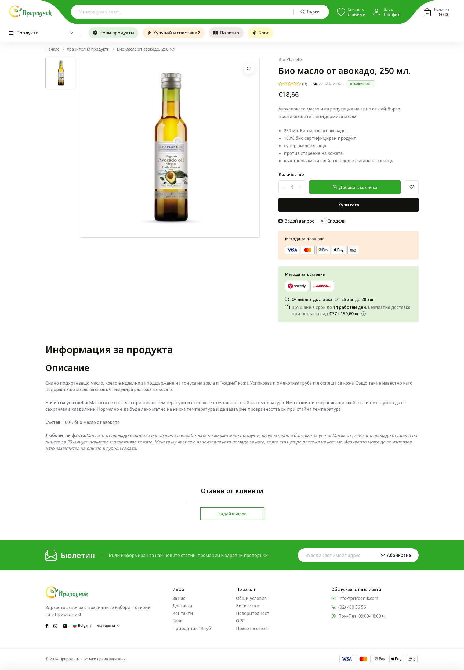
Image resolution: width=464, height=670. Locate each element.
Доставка (182, 606)
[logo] (30, 11)
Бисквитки (247, 606)
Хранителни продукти (88, 49)
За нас (178, 598)
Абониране (399, 555)
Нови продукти (116, 33)
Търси (313, 12)
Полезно (229, 33)
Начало (52, 49)
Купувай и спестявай (176, 33)
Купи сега (348, 205)
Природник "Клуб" (192, 628)
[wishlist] (412, 187)
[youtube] (65, 625)
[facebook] (46, 625)
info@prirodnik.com (358, 598)
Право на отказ (252, 628)
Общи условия (251, 598)
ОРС (240, 621)
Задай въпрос (299, 221)
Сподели (336, 221)
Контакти (182, 613)
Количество (291, 174)
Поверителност (252, 613)
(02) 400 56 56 (352, 607)
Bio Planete (290, 59)
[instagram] (55, 625)
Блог (263, 33)
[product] (249, 68)
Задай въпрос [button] (232, 513)
